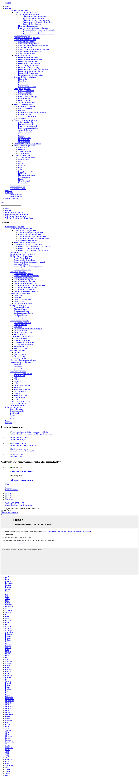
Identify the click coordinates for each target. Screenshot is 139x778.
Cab (19, 161)
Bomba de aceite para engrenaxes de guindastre (39, 30)
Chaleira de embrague (25, 95)
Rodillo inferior (15, 413)
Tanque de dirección (25, 130)
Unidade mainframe (25, 114)
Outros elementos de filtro (27, 87)
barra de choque (23, 159)
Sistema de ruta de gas (17, 187)
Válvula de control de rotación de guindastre (38, 22)
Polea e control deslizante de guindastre (27, 144)
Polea (11, 417)
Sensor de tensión (24, 118)
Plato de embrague (24, 100)
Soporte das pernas (24, 138)
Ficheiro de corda (24, 140)
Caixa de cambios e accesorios (20, 185)
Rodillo (7, 421)
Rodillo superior (15, 419)
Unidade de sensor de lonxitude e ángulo (32, 112)
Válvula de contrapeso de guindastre (35, 16)
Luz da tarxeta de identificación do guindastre (33, 69)
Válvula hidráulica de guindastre (29, 14)
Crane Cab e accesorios (22, 155)
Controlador (22, 147)
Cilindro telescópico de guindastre (29, 51)
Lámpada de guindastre (22, 55)
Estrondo (21, 136)
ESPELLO (22, 173)
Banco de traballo (24, 183)
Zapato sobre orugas (16, 409)
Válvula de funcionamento (21, 471)
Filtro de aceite (23, 85)
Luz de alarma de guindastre (28, 57)
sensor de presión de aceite (27, 116)
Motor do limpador (24, 181)
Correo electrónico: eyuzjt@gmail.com (18, 505)
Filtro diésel (22, 81)
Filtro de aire (22, 79)
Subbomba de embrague (26, 102)
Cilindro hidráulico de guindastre (25, 40)
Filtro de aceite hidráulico (27, 83)
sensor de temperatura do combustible (22, 451)
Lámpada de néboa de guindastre (29, 67)
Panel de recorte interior (26, 171)
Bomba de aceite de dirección (28, 126)
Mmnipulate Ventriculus (26, 175)
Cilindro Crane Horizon (26, 42)
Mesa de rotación (24, 142)
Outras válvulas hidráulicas (32, 24)
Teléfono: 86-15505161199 (14, 503)
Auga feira (22, 165)
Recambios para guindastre (19, 10)
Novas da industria (16, 197)
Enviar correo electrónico (9, 513)
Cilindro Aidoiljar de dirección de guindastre (33, 49)
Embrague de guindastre (22, 89)
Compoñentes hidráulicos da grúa (25, 12)
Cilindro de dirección (25, 122)
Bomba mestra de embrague (27, 97)
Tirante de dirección (25, 132)
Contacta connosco (11, 198)
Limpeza (21, 179)
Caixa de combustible (17, 411)
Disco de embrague (24, 93)
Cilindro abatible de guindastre (28, 44)
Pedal (20, 167)
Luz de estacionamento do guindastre (31, 71)
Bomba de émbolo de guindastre (34, 32)
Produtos (8, 8)
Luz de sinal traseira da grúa (27, 61)
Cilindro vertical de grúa (26, 53)
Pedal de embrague (24, 98)
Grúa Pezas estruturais (21, 134)
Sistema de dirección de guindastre (26, 120)
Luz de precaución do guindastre (29, 63)
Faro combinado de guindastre (28, 65)
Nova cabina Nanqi (16, 456)
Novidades (9, 193)
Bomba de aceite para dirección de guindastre (38, 34)
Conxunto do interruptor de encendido (23, 445)
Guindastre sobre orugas (13, 407)
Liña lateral (22, 110)
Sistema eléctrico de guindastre (24, 146)
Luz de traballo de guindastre (28, 73)
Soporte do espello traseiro (27, 157)
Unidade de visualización (27, 106)
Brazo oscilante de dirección (28, 128)
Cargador (8, 423)
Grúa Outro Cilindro (25, 47)
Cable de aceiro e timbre (18, 189)
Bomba (12, 415)
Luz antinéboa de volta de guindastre (30, 59)
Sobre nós (8, 191)
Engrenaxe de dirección (26, 124)
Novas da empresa (16, 195)
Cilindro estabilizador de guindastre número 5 (33, 46)
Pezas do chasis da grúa (22, 36)
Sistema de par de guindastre (23, 104)
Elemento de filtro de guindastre (25, 77)
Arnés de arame (23, 153)
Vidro (20, 169)
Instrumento (22, 149)
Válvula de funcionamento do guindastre (36, 20)
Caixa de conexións (25, 108)
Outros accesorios (24, 177)
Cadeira (21, 163)
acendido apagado (24, 151)
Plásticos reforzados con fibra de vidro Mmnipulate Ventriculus (31, 434)
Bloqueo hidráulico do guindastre (34, 18)
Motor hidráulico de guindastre (28, 26)
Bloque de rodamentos (26, 91)
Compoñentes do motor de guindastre (27, 38)
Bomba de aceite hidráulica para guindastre (33, 28)
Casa (7, 6)
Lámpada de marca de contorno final (30, 75)
